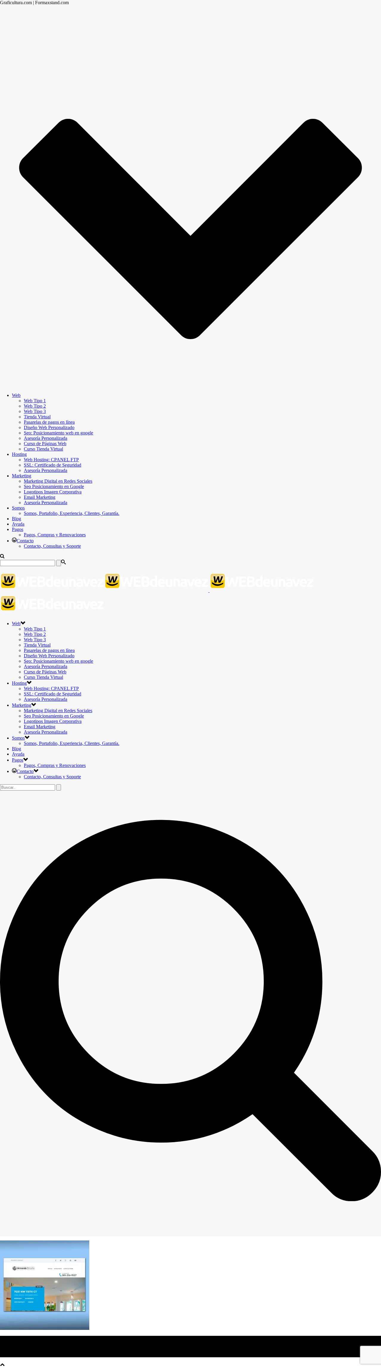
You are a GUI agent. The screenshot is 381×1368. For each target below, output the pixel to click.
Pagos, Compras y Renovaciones (55, 534)
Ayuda (18, 524)
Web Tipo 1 (35, 400)
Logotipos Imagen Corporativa (53, 491)
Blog (16, 518)
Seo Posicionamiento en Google (54, 486)
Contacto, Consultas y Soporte (52, 546)
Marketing (21, 475)
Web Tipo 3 (35, 411)
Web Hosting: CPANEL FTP (51, 459)
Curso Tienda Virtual (43, 448)
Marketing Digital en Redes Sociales (58, 481)
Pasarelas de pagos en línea (49, 422)
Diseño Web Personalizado (49, 427)
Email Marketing (39, 497)
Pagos (17, 529)
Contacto (25, 540)
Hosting (19, 454)
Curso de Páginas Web (45, 443)
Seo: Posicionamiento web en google (58, 432)
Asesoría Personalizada (45, 438)
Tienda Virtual (37, 416)
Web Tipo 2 (35, 406)
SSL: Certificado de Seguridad (52, 465)
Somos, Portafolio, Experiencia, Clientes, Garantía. (71, 513)
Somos (18, 507)
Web (16, 395)
